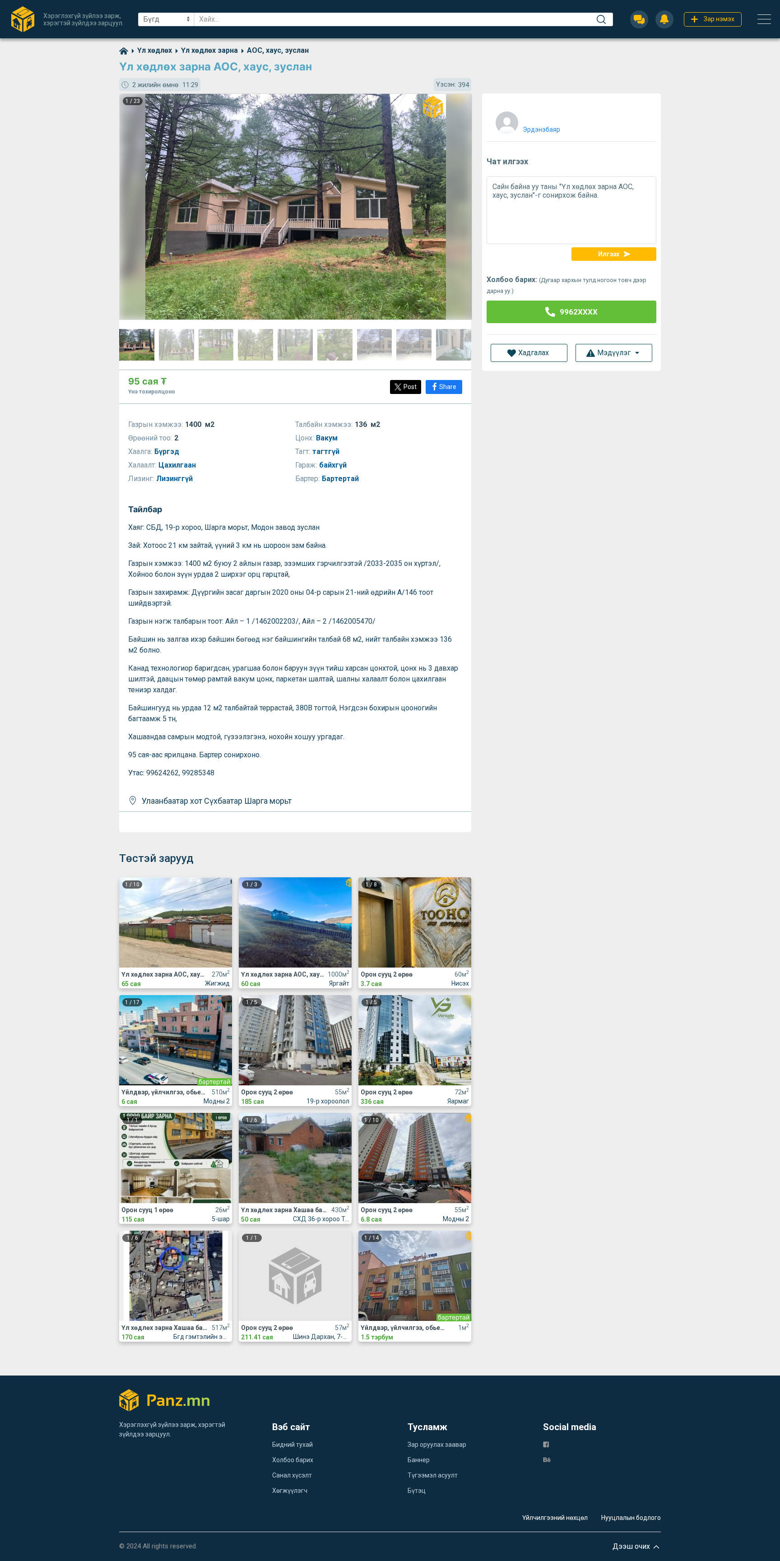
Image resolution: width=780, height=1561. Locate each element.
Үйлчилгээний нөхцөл (555, 1517)
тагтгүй (326, 451)
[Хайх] (601, 19)
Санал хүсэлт (292, 1475)
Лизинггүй (175, 478)
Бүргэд (167, 451)
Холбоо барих (292, 1460)
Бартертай (341, 478)
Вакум (327, 438)
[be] (547, 1459)
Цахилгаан (178, 465)
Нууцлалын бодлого (631, 1517)
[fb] (546, 1444)
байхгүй (333, 465)
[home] (123, 50)
